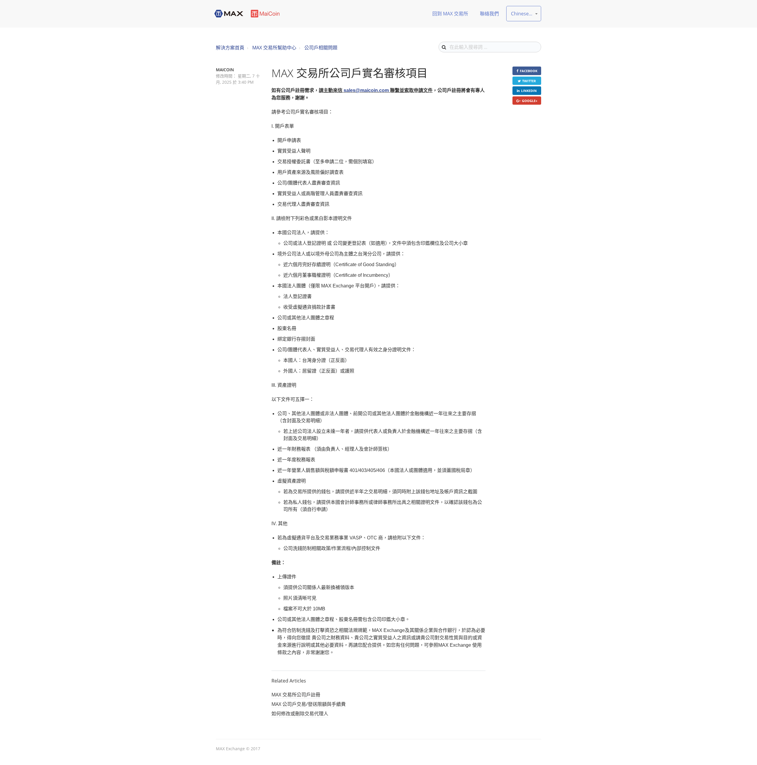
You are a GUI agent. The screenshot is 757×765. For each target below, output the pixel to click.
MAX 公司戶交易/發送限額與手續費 (308, 704)
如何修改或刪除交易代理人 (299, 713)
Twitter (529, 81)
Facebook (528, 71)
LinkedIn (529, 90)
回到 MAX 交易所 (450, 13)
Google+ (529, 100)
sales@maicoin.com (366, 90)
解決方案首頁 (230, 47)
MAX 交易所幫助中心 (274, 47)
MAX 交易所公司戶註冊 (295, 694)
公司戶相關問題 (320, 47)
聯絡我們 (489, 13)
